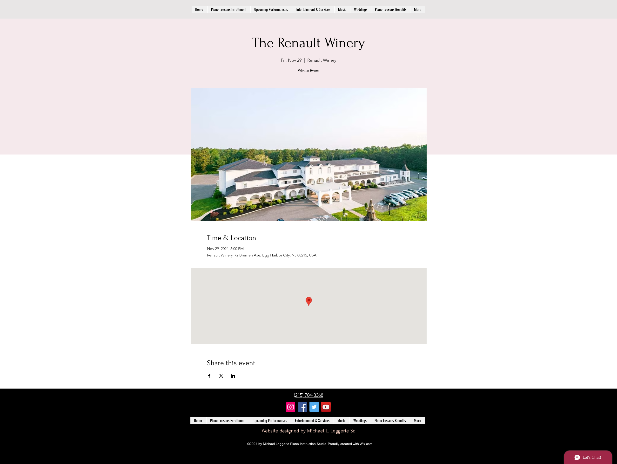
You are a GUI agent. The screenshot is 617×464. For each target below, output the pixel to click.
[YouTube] (326, 407)
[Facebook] (302, 407)
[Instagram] (290, 407)
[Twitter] (314, 407)
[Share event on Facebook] (209, 376)
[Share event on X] (221, 376)
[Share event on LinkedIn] (233, 376)
